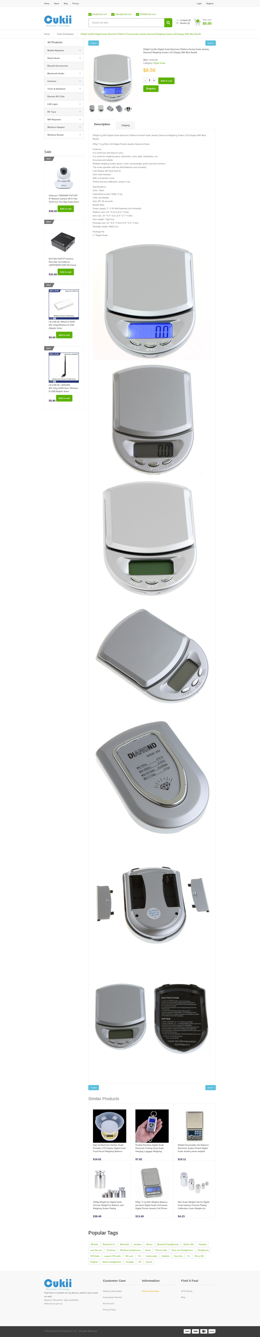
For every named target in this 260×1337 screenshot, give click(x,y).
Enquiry (151, 88)
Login (199, 3)
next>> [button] (210, 1087)
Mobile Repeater (55, 50)
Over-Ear (178, 1256)
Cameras (51, 81)
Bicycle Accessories (57, 66)
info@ (99, 14)
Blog (66, 3)
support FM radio (112, 1256)
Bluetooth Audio (55, 73)
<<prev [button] (93, 43)
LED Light (52, 104)
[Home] (57, 21)
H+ (188, 1256)
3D (139, 1262)
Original (94, 1262)
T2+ (139, 1256)
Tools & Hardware (65, 34)
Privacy (75, 3)
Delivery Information (112, 1291)
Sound (149, 1262)
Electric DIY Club (56, 96)
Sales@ (123, 14)
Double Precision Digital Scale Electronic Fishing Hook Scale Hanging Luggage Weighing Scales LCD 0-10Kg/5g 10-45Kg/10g (149, 1151)
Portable (130, 1262)
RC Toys (51, 112)
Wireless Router (55, 135)
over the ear (96, 1250)
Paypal (187, 1331)
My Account (108, 1303)
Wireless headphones (130, 1250)
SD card (129, 1256)
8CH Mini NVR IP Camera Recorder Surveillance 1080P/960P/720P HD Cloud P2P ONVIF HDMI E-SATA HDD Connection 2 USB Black (64, 265)
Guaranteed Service (112, 1297)
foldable (165, 1256)
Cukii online (61, 1285)
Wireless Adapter (56, 127)
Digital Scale (159, 63)
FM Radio (95, 1256)
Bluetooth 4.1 (109, 1244)
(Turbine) (111, 1250)
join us (59, 1303)
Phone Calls (161, 1250)
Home (46, 3)
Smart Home (53, 58)
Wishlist (185, 23)
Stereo (149, 1244)
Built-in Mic (189, 1244)
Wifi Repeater (54, 119)
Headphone (203, 1250)
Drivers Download (150, 1291)
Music (148, 1250)
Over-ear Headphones (182, 1250)
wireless (137, 1244)
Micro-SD (199, 1256)
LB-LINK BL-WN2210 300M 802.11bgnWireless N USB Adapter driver (62, 325)
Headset (203, 1244)
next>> (210, 43)
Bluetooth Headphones (168, 1244)
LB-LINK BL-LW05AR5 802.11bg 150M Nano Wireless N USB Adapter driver (63, 388)
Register (210, 3)
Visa (195, 1331)
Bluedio (94, 1244)
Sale (48, 159)
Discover (212, 1331)
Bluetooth (124, 1244)
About (56, 3)
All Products (54, 42)
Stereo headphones (111, 1262)
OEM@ (148, 14)
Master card (203, 1331)
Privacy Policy (109, 1309)
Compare (185, 20)
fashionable (151, 1256)
